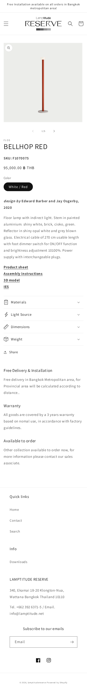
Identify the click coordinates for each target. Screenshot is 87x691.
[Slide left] (33, 131)
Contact (16, 520)
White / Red (18, 187)
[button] (6, 23)
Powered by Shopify (57, 682)
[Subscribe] (71, 642)
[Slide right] (54, 131)
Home (14, 509)
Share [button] (13, 352)
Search (15, 531)
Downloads (18, 562)
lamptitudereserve (37, 682)
